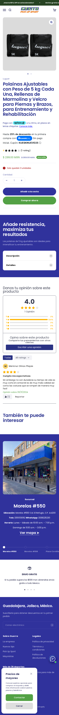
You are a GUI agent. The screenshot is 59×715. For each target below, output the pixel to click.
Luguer (6, 78)
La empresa (9, 641)
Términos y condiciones (38, 648)
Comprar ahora (29, 200)
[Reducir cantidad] (6, 180)
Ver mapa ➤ (29, 533)
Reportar (19, 396)
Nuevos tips (8, 646)
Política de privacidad (43, 641)
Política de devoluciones (39, 656)
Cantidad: (8, 174)
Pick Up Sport (9, 651)
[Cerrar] (31, 673)
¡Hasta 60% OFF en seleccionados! (17, 3)
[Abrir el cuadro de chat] (53, 659)
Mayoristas (8, 656)
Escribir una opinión (29, 347)
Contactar (19, 697)
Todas (7, 357)
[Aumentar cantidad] (21, 180)
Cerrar (19, 706)
